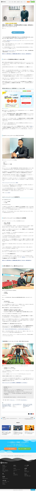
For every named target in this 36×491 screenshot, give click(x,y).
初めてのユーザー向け (4, 482)
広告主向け (3, 477)
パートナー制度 (26, 466)
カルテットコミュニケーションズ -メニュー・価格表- (10, 182)
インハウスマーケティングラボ (9, 50)
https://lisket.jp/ (6, 108)
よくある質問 (3, 471)
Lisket (31, 126)
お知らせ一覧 (14, 466)
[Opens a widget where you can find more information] (32, 490)
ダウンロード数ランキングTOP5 (5, 481)
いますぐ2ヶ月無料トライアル (25, 448)
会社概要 (25, 469)
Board (25, 470)
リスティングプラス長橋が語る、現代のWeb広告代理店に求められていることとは (17, 405)
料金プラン (3, 474)
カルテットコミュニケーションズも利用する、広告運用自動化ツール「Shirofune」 (14, 382)
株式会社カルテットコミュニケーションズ (13, 40)
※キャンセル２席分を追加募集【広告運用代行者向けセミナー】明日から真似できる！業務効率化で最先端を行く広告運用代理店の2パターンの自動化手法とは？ (6, 405)
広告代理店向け (4, 466)
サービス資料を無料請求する (11, 448)
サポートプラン (4, 467)
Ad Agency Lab (15, 470)
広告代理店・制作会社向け (5, 478)
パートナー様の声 (7, 192)
